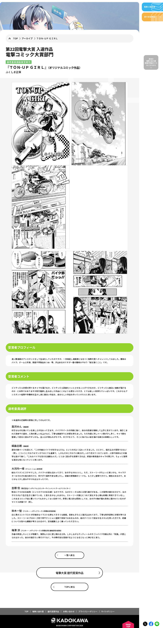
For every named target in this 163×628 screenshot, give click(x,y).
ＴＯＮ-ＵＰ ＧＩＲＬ (47, 38)
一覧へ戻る (69, 555)
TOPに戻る (69, 586)
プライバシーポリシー (87, 611)
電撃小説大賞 (38, 611)
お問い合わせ (68, 611)
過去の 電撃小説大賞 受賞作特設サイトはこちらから (151, 62)
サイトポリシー (108, 611)
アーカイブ (27, 38)
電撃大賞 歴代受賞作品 (69, 573)
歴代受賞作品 (53, 611)
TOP (15, 38)
